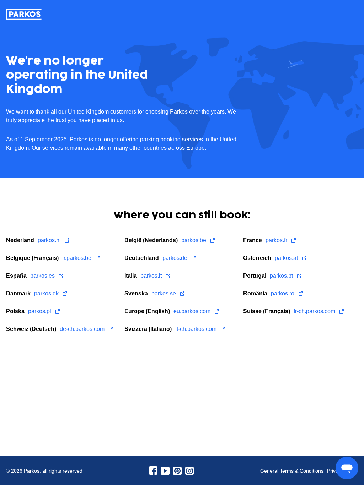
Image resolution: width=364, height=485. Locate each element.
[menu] (347, 468)
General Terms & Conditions (291, 471)
